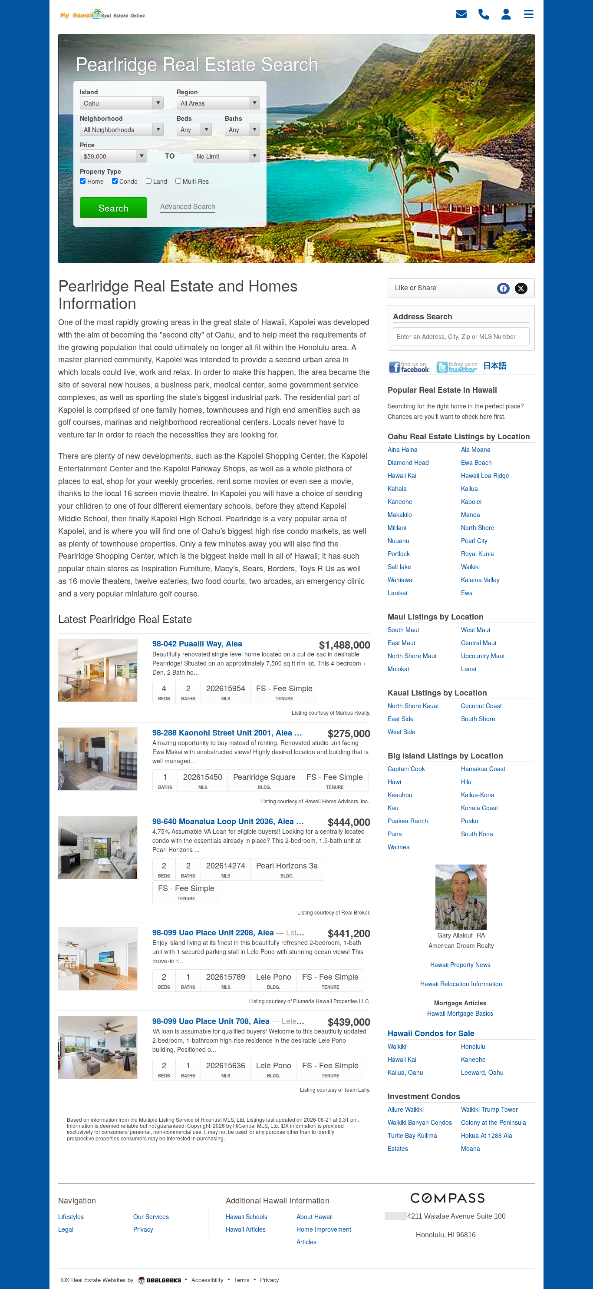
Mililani (397, 527)
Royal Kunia (477, 553)
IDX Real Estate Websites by (97, 1280)
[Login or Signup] (506, 13)
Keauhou (400, 794)
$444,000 (349, 821)
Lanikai (397, 592)
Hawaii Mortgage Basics (460, 1013)
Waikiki (470, 566)
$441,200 (349, 933)
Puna (395, 833)
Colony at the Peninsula (493, 1122)
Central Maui (478, 642)
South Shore (478, 718)
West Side (401, 731)
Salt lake (399, 566)
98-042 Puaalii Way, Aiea (197, 643)
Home (95, 181)
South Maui (403, 629)
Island (89, 91)
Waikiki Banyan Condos (420, 1122)
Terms (242, 1280)
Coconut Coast (481, 705)
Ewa (467, 592)
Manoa (470, 514)
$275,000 (349, 733)
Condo (128, 181)
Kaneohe (400, 501)
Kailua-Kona (477, 794)
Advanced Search (187, 206)
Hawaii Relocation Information (461, 983)
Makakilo (400, 514)
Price (87, 144)
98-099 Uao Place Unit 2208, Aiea (228, 932)
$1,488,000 (344, 644)
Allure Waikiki (406, 1109)
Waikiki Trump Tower (489, 1109)
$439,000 (349, 1021)
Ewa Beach (476, 462)
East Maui (401, 642)
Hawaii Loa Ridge (485, 475)
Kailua (469, 488)
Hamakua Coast (483, 768)
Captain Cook (406, 768)
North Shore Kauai (413, 705)
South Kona (477, 833)
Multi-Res (195, 181)
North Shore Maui (412, 655)
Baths (233, 118)
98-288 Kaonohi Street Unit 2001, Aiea (228, 732)
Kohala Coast (479, 807)
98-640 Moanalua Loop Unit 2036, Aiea (228, 821)
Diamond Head (408, 462)
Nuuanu (398, 540)
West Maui (475, 629)
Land (159, 181)
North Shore (477, 527)
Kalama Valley (480, 579)
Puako (469, 820)
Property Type (100, 171)
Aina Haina (403, 449)
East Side (401, 718)
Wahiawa (400, 579)
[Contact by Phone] (483, 13)
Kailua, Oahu (405, 1072)
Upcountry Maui (482, 655)
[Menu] (529, 13)
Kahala (397, 488)
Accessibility (207, 1280)
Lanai (468, 668)
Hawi (394, 781)
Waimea (399, 846)
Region (187, 91)
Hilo (466, 781)
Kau (393, 807)
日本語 (495, 365)
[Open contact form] (461, 13)
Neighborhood (101, 118)
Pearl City (474, 540)
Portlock (399, 553)
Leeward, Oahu (482, 1072)
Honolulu (473, 1046)
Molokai (398, 668)
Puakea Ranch (408, 820)
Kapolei (471, 501)
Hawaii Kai (402, 475)
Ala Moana (476, 449)
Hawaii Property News (460, 964)
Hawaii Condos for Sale (431, 1033)
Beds (184, 118)
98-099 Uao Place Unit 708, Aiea (228, 1021)
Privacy (269, 1280)
